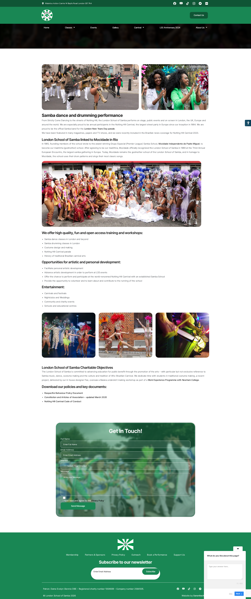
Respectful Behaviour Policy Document (63, 393)
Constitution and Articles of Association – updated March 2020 (75, 397)
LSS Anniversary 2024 (170, 27)
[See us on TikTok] (188, 3)
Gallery (115, 27)
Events (93, 27)
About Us (200, 27)
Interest (64, 460)
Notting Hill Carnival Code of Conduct (62, 401)
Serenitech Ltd (200, 595)
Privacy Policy (98, 500)
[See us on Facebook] (175, 3)
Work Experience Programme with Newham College (173, 380)
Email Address (67, 449)
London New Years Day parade (99, 128)
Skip (230, 594)
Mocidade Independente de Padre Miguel (179, 143)
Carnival (137, 27)
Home (46, 27)
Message (65, 471)
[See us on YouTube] (181, 3)
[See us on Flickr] (207, 3)
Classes (68, 27)
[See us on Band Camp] (200, 3)
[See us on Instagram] (194, 3)
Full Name (65, 439)
